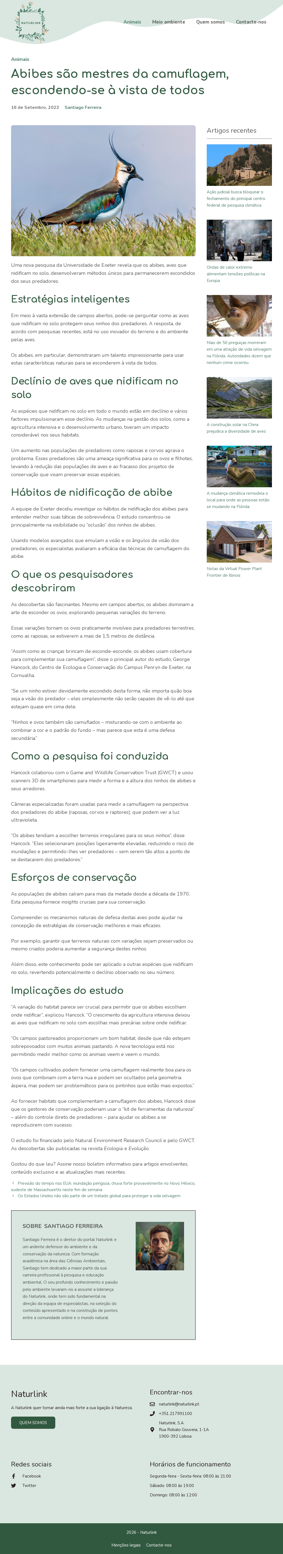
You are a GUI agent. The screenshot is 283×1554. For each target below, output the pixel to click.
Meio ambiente (168, 22)
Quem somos (210, 22)
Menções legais (126, 1545)
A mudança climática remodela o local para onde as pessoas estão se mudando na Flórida (238, 500)
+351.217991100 (175, 1413)
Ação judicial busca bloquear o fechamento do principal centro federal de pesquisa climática (236, 198)
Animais (132, 22)
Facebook (31, 1476)
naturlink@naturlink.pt (179, 1404)
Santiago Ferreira (83, 107)
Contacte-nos (251, 22)
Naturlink (148, 1532)
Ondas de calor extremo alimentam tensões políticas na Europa (236, 274)
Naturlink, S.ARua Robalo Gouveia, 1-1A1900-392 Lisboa (184, 1429)
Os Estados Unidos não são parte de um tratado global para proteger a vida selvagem (99, 1196)
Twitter (29, 1485)
